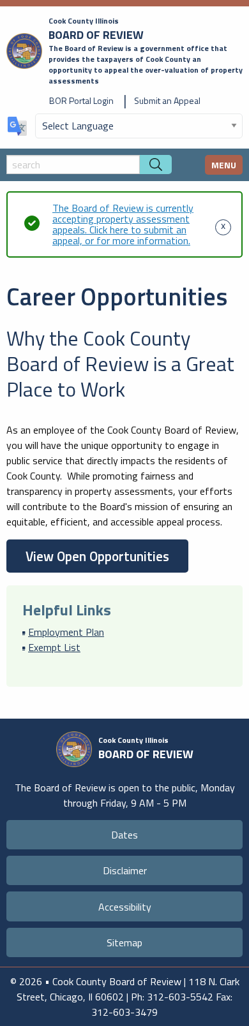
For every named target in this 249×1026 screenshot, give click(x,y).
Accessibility (124, 906)
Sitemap (124, 942)
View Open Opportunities (97, 556)
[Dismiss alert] (223, 224)
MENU (223, 165)
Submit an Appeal (167, 100)
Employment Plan (66, 632)
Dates (124, 834)
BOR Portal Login (81, 100)
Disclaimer (125, 870)
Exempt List (54, 647)
